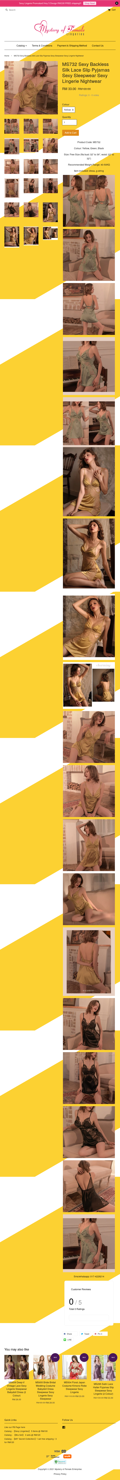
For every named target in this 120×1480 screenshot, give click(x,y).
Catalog (21, 45)
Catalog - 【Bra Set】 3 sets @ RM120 (22, 1434)
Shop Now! (89, 3)
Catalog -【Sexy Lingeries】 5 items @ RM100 (26, 1431)
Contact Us (97, 45)
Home (6, 55)
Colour (65, 104)
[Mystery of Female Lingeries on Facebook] (63, 1427)
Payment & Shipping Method (72, 45)
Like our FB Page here (14, 1427)
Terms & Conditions (42, 45)
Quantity (66, 117)
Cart (114, 9)
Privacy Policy (60, 1473)
